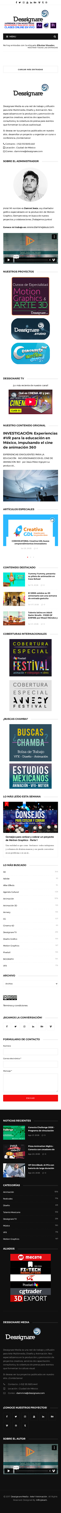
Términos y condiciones (15, 1005)
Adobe (6, 879)
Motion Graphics (11, 946)
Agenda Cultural (11, 892)
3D (4, 872)
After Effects (8, 885)
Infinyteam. (41, 1500)
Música (6, 1226)
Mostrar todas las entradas (43, 48)
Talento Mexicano (11, 1212)
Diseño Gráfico (10, 939)
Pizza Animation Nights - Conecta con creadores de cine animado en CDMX (41, 1149)
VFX (5, 966)
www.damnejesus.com (40, 227)
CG (4, 919)
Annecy (6, 912)
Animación (8, 899)
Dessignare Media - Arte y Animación (29, 1497)
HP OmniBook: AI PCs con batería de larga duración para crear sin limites (41, 1168)
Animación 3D (10, 906)
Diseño (6, 1205)
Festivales (8, 1199)
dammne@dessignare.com (28, 151)
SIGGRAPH (8, 959)
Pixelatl (6, 952)
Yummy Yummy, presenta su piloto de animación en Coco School (41, 576)
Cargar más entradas (30, 69)
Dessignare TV (10, 932)
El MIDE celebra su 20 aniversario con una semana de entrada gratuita (42, 595)
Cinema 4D (8, 926)
